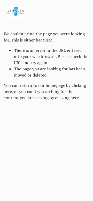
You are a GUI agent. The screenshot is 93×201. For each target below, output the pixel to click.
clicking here (67, 97)
